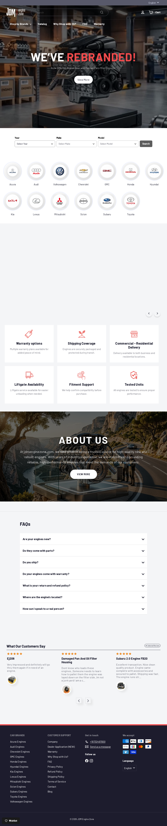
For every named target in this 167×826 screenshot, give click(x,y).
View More (83, 474)
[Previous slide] (79, 700)
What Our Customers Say (26, 646)
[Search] (102, 12)
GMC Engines (17, 756)
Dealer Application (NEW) (61, 746)
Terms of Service (57, 781)
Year (17, 137)
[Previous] (149, 313)
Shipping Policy (56, 776)
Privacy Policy (55, 766)
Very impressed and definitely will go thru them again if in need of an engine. (28, 667)
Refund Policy (55, 771)
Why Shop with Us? (64, 23)
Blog (50, 791)
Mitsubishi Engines (20, 781)
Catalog (42, 23)
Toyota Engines (18, 796)
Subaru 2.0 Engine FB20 (131, 658)
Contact (52, 786)
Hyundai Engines (19, 766)
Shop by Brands (19, 23)
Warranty (99, 23)
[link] (12, 174)
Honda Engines (18, 761)
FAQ (85, 23)
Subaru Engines (18, 791)
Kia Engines (16, 771)
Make (59, 137)
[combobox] (69, 12)
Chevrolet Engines (20, 751)
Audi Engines (17, 746)
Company (53, 741)
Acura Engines (18, 741)
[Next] (157, 313)
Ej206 (11, 658)
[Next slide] (88, 700)
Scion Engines (18, 786)
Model (101, 137)
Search (146, 143)
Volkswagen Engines (21, 801)
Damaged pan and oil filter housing (79, 660)
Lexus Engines (18, 776)
